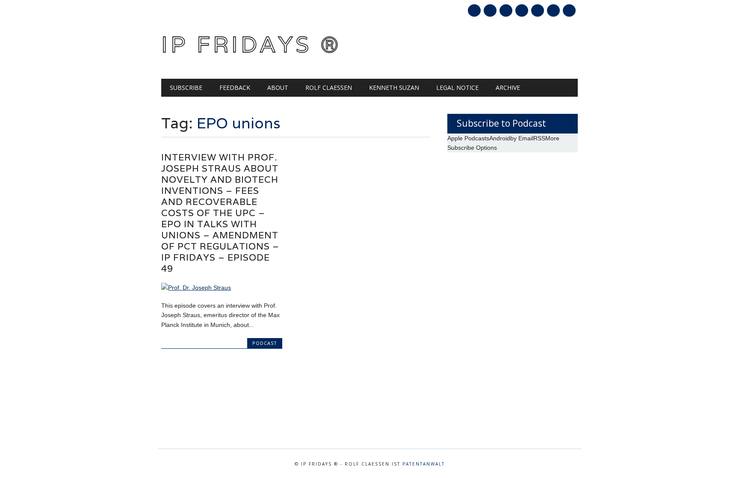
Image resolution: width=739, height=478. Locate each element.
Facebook (474, 10)
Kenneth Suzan (394, 87)
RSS (537, 10)
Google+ (506, 10)
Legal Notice (457, 87)
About (277, 87)
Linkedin (521, 10)
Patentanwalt (423, 464)
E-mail (554, 11)
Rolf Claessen (328, 87)
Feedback (234, 87)
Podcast (264, 343)
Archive (508, 87)
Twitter (490, 10)
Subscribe (186, 87)
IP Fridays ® (251, 44)
